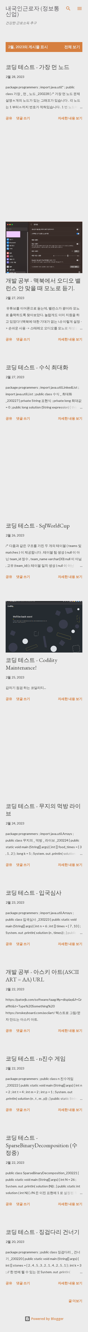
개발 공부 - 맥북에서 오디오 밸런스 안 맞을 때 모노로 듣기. (43, 284)
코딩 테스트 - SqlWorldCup (38, 525)
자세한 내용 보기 (70, 118)
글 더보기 (75, 1301)
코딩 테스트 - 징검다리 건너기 (43, 1232)
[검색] (68, 8)
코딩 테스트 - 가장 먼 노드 (37, 67)
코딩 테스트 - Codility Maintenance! (31, 663)
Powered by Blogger (47, 1318)
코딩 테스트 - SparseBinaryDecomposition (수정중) (41, 1145)
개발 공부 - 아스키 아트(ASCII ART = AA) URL (42, 975)
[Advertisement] (44, 172)
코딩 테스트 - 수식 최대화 (37, 367)
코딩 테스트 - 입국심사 (33, 892)
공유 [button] (9, 118)
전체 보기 (72, 46)
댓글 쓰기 (23, 118)
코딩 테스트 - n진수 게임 (36, 1058)
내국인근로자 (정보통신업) (32, 11)
